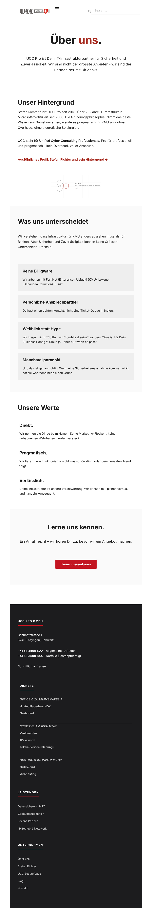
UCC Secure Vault (29, 873)
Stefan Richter (27, 866)
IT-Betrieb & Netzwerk (32, 828)
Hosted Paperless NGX (35, 706)
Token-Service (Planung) (37, 747)
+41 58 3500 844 (30, 656)
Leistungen (28, 792)
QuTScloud (27, 767)
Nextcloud (27, 713)
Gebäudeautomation (31, 813)
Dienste (27, 685)
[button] (57, 8)
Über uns (23, 858)
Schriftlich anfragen (32, 666)
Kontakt (23, 888)
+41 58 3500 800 (30, 651)
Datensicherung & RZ (31, 806)
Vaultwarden (28, 733)
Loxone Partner (28, 821)
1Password (27, 740)
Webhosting (28, 774)
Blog (21, 881)
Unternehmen (30, 844)
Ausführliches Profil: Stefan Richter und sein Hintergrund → (63, 159)
